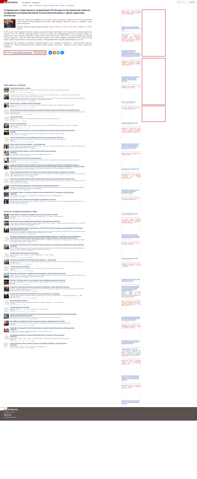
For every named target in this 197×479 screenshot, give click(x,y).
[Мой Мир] (62, 53)
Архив (31, 5)
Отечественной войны (70, 27)
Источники (37, 5)
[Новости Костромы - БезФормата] (9, 2)
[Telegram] (58, 53)
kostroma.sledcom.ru (11, 28)
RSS (15, 417)
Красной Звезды (55, 27)
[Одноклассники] (54, 53)
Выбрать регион (7, 415)
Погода (45, 5)
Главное (24, 5)
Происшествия (53, 5)
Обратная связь (7, 414)
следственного (47, 19)
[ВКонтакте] (50, 53)
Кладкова (74, 21)
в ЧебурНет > (71, 5)
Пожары (62, 5)
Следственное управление (22, 53)
